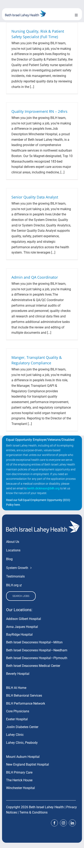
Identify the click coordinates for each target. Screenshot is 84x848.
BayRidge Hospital (19, 634)
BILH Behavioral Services (24, 695)
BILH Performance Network (25, 703)
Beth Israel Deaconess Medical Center (33, 666)
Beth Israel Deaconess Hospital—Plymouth (36, 658)
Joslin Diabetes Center (22, 727)
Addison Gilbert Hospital (23, 619)
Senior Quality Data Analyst (34, 197)
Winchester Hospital (20, 788)
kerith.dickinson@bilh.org (43, 488)
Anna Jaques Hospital (22, 627)
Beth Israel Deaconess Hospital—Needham (36, 650)
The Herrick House (19, 780)
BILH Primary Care (19, 772)
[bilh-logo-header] (25, 12)
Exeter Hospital (17, 719)
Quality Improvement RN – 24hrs (39, 111)
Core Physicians (17, 711)
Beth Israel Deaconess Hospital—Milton (34, 642)
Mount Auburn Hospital (23, 757)
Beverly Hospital (17, 674)
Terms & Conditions (33, 812)
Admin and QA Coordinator (34, 277)
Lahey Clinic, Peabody (22, 743)
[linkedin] (72, 822)
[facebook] (54, 822)
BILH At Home (16, 688)
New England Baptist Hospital (27, 764)
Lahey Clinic (15, 735)
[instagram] (63, 822)
